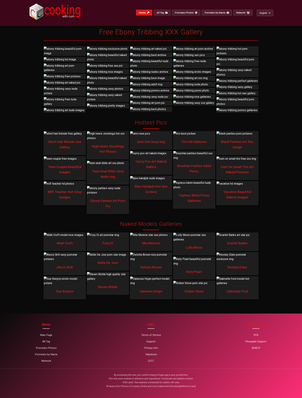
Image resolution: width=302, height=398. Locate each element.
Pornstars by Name (215, 12)
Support (151, 341)
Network (241, 12)
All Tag (160, 12)
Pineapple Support (255, 341)
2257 (151, 360)
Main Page (46, 335)
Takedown (151, 354)
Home (142, 12)
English (263, 13)
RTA (256, 335)
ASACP (256, 347)
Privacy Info (151, 347)
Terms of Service (151, 335)
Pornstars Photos (184, 12)
